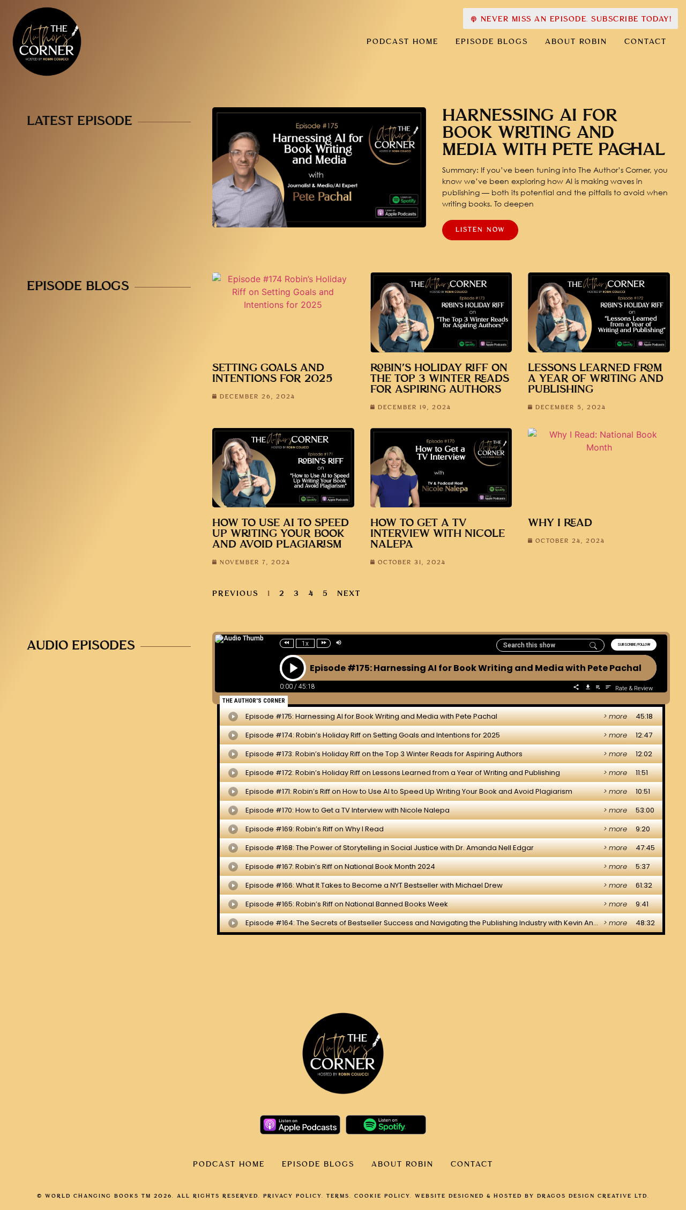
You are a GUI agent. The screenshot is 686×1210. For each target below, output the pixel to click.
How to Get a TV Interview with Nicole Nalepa (437, 534)
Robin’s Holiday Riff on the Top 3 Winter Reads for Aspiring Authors (439, 379)
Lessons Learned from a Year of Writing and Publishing (595, 379)
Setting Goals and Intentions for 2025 (272, 373)
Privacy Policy (292, 1196)
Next (349, 593)
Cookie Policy (382, 1196)
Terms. (339, 1196)
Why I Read (560, 523)
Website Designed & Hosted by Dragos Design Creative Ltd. (532, 1196)
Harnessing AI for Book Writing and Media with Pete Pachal (553, 133)
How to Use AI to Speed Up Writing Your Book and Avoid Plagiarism (280, 534)
